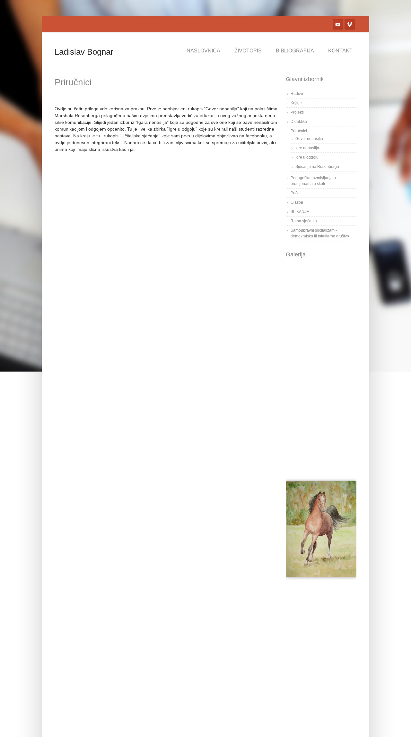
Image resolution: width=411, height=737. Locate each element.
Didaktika (299, 121)
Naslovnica (203, 50)
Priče (295, 193)
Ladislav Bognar (84, 52)
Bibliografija (295, 50)
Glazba (297, 202)
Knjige (296, 103)
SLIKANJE (300, 211)
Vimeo (350, 24)
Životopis (248, 50)
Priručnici (299, 131)
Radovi (297, 93)
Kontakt (340, 50)
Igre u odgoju (307, 157)
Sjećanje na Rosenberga (317, 166)
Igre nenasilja (307, 148)
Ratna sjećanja (304, 221)
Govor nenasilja (309, 138)
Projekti (297, 112)
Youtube (338, 24)
